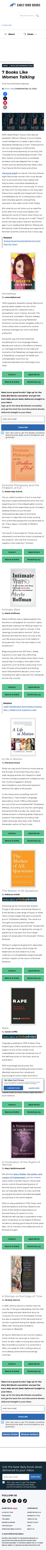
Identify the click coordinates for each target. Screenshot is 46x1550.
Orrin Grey (9, 89)
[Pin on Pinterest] (5, 103)
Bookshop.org (33, 382)
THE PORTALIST (7, 1526)
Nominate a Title (33, 1516)
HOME (5, 66)
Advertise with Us (34, 1512)
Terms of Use (32, 1519)
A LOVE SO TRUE (7, 1512)
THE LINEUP (6, 1519)
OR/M (29, 1526)
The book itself (9, 173)
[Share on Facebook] (5, 94)
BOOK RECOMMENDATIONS (22, 66)
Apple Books (34, 374)
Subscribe (7, 25)
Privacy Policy (32, 1522)
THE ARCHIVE (6, 1516)
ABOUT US (30, 1529)
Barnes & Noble (12, 382)
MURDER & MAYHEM (8, 1522)
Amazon (12, 374)
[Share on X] (5, 98)
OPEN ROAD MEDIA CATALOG (11, 1529)
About (11, 34)
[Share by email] (5, 107)
